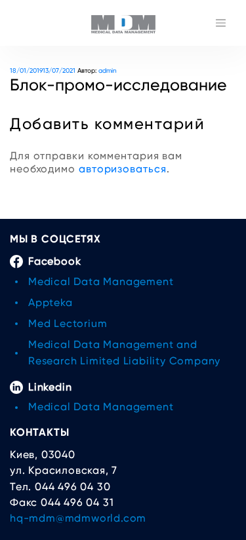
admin (107, 70)
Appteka (50, 302)
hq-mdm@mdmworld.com (78, 518)
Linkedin (50, 387)
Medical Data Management (100, 281)
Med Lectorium (67, 323)
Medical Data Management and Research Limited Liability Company (124, 352)
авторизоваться (123, 169)
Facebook (54, 261)
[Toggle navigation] (220, 23)
